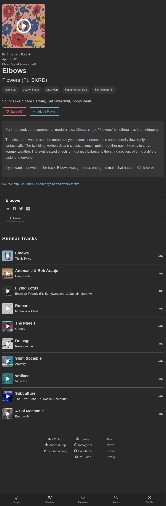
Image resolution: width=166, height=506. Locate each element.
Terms (110, 451)
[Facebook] (14, 209)
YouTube (85, 457)
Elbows (81, 129)
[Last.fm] (28, 209)
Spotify (85, 439)
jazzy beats (31, 89)
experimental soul (76, 89)
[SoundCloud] (8, 209)
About (110, 439)
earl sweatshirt (103, 89)
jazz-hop (52, 89)
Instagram (85, 445)
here (149, 168)
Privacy (110, 457)
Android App (57, 445)
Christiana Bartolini (19, 54)
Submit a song (57, 451)
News (110, 445)
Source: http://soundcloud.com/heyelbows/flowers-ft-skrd (41, 184)
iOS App (57, 439)
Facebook (85, 451)
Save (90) (17, 111)
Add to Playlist (46, 111)
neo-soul (10, 89)
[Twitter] (21, 209)
